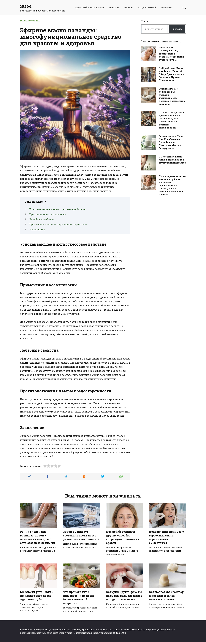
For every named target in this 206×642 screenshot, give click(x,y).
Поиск (145, 21)
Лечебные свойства (41, 219)
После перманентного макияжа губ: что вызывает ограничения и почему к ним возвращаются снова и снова (172, 185)
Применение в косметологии (47, 214)
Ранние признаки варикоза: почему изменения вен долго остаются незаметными (37, 537)
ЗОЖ (26, 6)
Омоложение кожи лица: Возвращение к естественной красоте (172, 159)
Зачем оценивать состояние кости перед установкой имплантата (81, 535)
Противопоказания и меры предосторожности (58, 224)
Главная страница (30, 21)
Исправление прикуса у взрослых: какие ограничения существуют (166, 537)
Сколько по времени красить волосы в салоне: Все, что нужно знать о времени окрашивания (171, 120)
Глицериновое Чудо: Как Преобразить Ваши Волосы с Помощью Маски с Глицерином (171, 142)
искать (177, 28)
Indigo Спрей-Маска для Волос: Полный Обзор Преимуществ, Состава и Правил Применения (171, 74)
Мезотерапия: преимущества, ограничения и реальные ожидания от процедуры (171, 53)
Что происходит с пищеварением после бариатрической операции (78, 597)
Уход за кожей (147, 7)
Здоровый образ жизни (89, 7)
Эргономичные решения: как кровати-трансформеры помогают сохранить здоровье (172, 96)
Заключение (37, 229)
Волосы (128, 7)
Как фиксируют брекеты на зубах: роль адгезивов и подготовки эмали (124, 595)
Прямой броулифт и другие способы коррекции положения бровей (122, 537)
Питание (113, 7)
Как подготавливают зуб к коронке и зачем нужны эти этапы (167, 595)
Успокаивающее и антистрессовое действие (57, 209)
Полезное (166, 7)
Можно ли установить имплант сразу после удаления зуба (36, 595)
